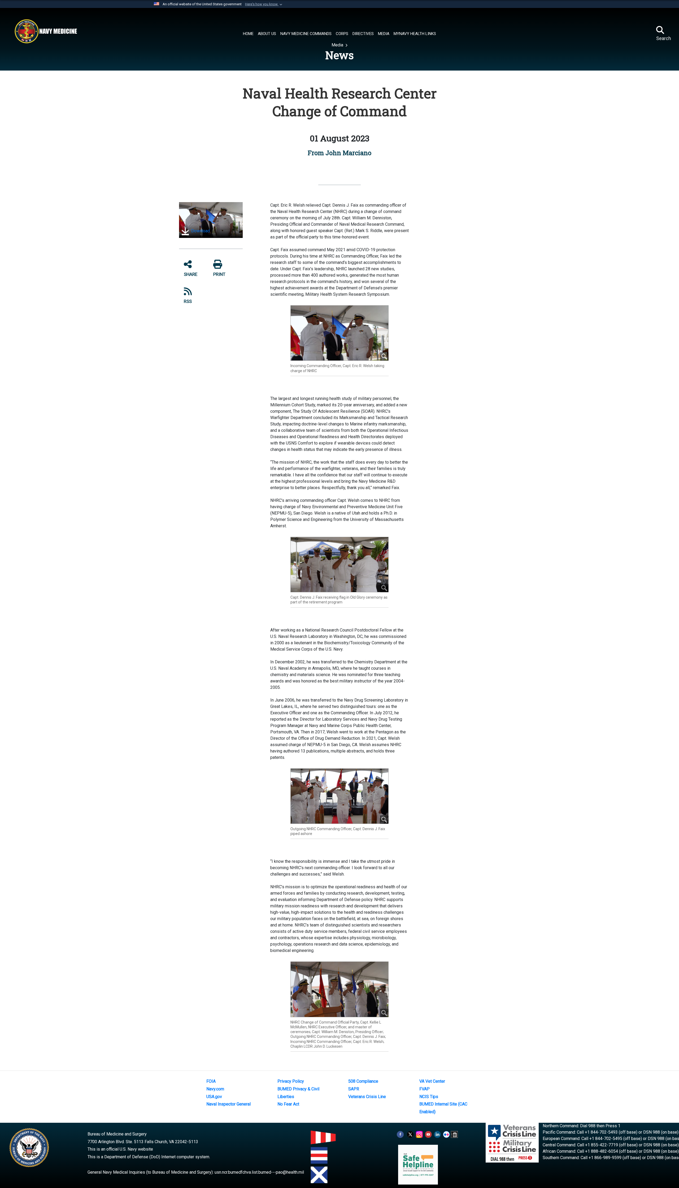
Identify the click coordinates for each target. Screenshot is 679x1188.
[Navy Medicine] (45, 31)
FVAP (424, 1088)
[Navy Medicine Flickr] (446, 1134)
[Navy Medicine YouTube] (428, 1134)
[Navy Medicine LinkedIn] (437, 1134)
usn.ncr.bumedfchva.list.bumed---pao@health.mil (259, 1172)
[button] (264, 4)
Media (338, 44)
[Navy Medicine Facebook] (400, 1134)
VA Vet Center (432, 1081)
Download (200, 230)
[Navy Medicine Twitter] (410, 1134)
